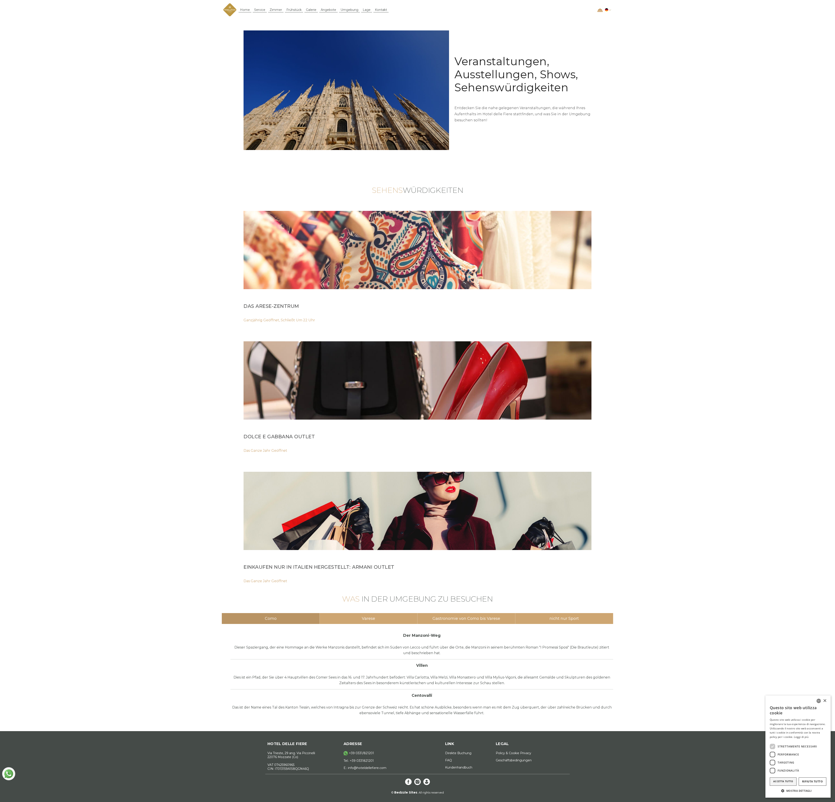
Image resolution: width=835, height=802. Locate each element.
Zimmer (276, 10)
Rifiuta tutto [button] (812, 781)
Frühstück (294, 10)
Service (259, 10)
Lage (367, 10)
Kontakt (381, 10)
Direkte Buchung (458, 753)
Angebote (328, 10)
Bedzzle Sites (405, 792)
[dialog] (798, 746)
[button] (607, 10)
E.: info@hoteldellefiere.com (365, 768)
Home (245, 10)
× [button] (824, 700)
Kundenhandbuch (458, 767)
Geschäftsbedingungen (514, 760)
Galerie (311, 10)
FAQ (448, 760)
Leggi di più (801, 737)
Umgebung (349, 10)
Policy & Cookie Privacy (513, 753)
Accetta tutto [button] (783, 781)
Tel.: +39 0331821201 (359, 761)
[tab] (271, 618)
